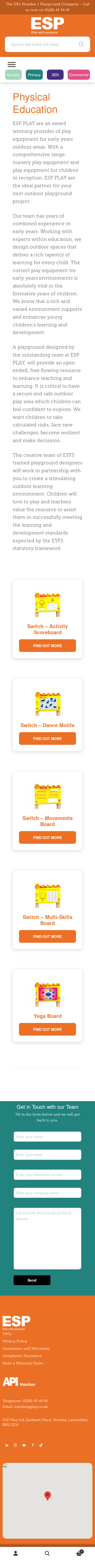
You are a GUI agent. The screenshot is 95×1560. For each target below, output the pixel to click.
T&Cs (7, 1334)
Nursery (13, 74)
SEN (55, 74)
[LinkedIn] (7, 1445)
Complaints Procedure (22, 1356)
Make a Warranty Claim (23, 1363)
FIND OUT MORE (47, 645)
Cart (72, 1550)
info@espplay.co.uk (31, 1407)
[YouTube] (24, 1445)
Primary (34, 74)
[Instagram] (15, 1445)
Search (47, 1553)
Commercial (78, 74)
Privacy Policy (15, 1341)
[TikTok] (42, 1445)
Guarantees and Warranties (26, 1348)
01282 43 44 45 (57, 10)
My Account (16, 1553)
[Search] (81, 44)
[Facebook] (32, 1445)
